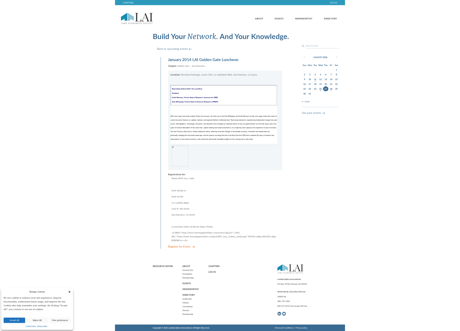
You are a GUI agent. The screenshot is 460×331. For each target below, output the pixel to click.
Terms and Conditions (284, 327)
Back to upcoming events (173, 49)
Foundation (187, 273)
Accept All (14, 320)
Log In (333, 2)
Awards (185, 310)
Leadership (187, 298)
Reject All (37, 320)
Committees (187, 306)
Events (279, 18)
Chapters (214, 266)
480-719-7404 (283, 301)
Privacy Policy (42, 326)
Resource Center (163, 266)
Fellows (185, 302)
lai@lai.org (281, 296)
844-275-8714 (283, 306)
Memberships (188, 277)
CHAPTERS (128, 2)
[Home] (137, 18)
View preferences (60, 320)
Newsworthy (303, 18)
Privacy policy (301, 327)
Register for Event (179, 246)
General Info (187, 270)
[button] (69, 292)
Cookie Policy (31, 326)
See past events (311, 113)
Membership (187, 314)
